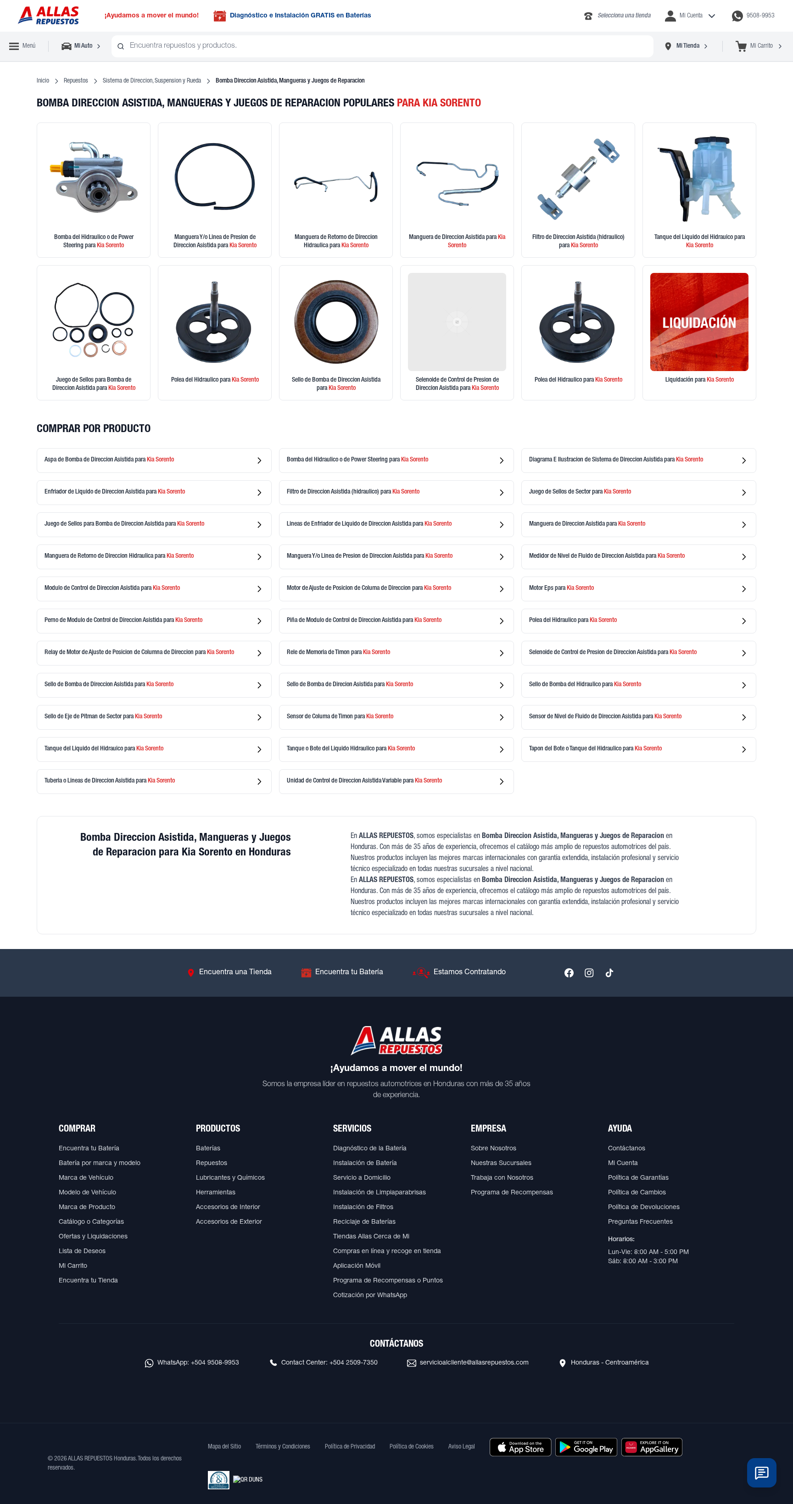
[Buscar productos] (120, 46)
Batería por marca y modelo (99, 1163)
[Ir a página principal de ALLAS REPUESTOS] (47, 16)
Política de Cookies (412, 1447)
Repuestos (76, 81)
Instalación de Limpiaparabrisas (379, 1193)
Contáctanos (626, 1149)
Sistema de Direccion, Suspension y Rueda (152, 81)
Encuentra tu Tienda (88, 1281)
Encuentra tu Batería (89, 1149)
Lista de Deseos (82, 1252)
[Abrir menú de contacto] (761, 1472)
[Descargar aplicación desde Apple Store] (521, 1447)
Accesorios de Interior (228, 1207)
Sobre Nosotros (493, 1149)
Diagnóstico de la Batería (370, 1149)
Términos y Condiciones (283, 1447)
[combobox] (382, 46)
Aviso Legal (461, 1447)
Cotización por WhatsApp (370, 1296)
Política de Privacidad (350, 1447)
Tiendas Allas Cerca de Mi (371, 1237)
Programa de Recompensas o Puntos (388, 1281)
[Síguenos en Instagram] (589, 972)
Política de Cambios (637, 1193)
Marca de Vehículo (86, 1178)
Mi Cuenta (623, 1163)
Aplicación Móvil (356, 1266)
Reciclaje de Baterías (364, 1222)
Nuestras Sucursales (501, 1163)
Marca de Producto (87, 1207)
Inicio (43, 81)
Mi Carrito (73, 1266)
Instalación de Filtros (363, 1207)
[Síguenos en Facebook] (569, 972)
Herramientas (215, 1193)
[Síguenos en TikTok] (609, 972)
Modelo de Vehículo (87, 1193)
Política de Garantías (638, 1178)
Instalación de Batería (365, 1163)
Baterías (208, 1149)
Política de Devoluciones (644, 1207)
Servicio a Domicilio (362, 1178)
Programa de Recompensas (512, 1193)
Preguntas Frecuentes (640, 1222)
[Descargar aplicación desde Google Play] (586, 1447)
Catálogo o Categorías (91, 1222)
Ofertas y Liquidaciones (93, 1237)
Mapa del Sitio (224, 1447)
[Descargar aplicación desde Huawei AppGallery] (652, 1447)
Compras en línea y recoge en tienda (387, 1252)
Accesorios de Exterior (229, 1222)
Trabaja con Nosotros (502, 1178)
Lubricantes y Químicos (230, 1178)
